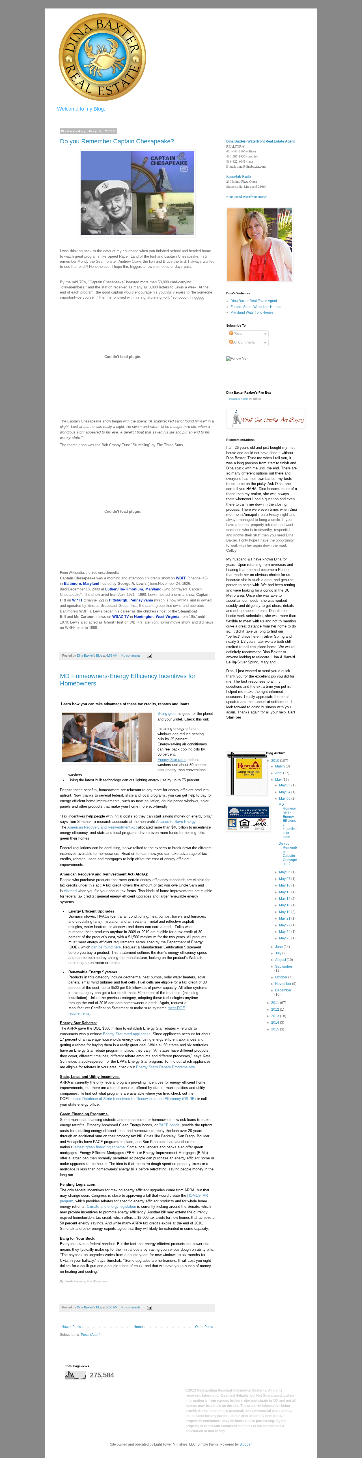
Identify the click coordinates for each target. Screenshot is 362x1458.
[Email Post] (149, 655)
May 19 (285, 912)
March (280, 766)
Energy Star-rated (172, 760)
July (278, 953)
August (281, 960)
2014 (275, 1023)
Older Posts (204, 1327)
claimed (70, 891)
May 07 (285, 879)
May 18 (285, 905)
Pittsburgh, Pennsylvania (131, 600)
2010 (275, 761)
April (279, 773)
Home (138, 1327)
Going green (167, 713)
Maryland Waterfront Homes (251, 312)
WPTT (77, 600)
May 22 (285, 925)
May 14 (285, 899)
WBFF (181, 578)
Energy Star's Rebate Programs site (165, 1067)
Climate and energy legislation (111, 1206)
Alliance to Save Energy (175, 821)
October (281, 977)
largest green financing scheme (99, 1147)
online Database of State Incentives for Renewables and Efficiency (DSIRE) (134, 1099)
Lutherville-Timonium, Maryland (133, 589)
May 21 (285, 918)
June (279, 947)
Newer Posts (71, 1327)
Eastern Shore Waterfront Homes (255, 307)
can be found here (106, 947)
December (283, 990)
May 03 (285, 785)
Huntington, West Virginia (156, 616)
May (279, 780)
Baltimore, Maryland (81, 583)
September (283, 967)
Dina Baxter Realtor (238, 399)
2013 (275, 1016)
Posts (237, 334)
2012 (275, 1009)
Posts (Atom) (90, 1335)
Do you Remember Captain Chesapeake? (117, 141)
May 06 (285, 872)
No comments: (131, 655)
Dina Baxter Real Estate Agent (253, 301)
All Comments (244, 342)
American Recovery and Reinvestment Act (102, 827)
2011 (275, 1003)
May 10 (285, 885)
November (283, 984)
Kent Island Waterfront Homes (246, 196)
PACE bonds (169, 1125)
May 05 (285, 799)
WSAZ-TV (120, 616)
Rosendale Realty (238, 176)
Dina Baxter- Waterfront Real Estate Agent (260, 141)
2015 (275, 1029)
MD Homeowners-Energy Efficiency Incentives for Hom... (288, 821)
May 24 (285, 932)
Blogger (245, 1444)
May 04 (285, 792)
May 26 (285, 938)
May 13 (285, 892)
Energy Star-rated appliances (126, 1034)
